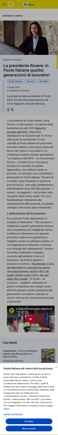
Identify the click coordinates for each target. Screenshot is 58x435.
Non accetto (29, 428)
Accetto (29, 421)
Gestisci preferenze (13, 414)
